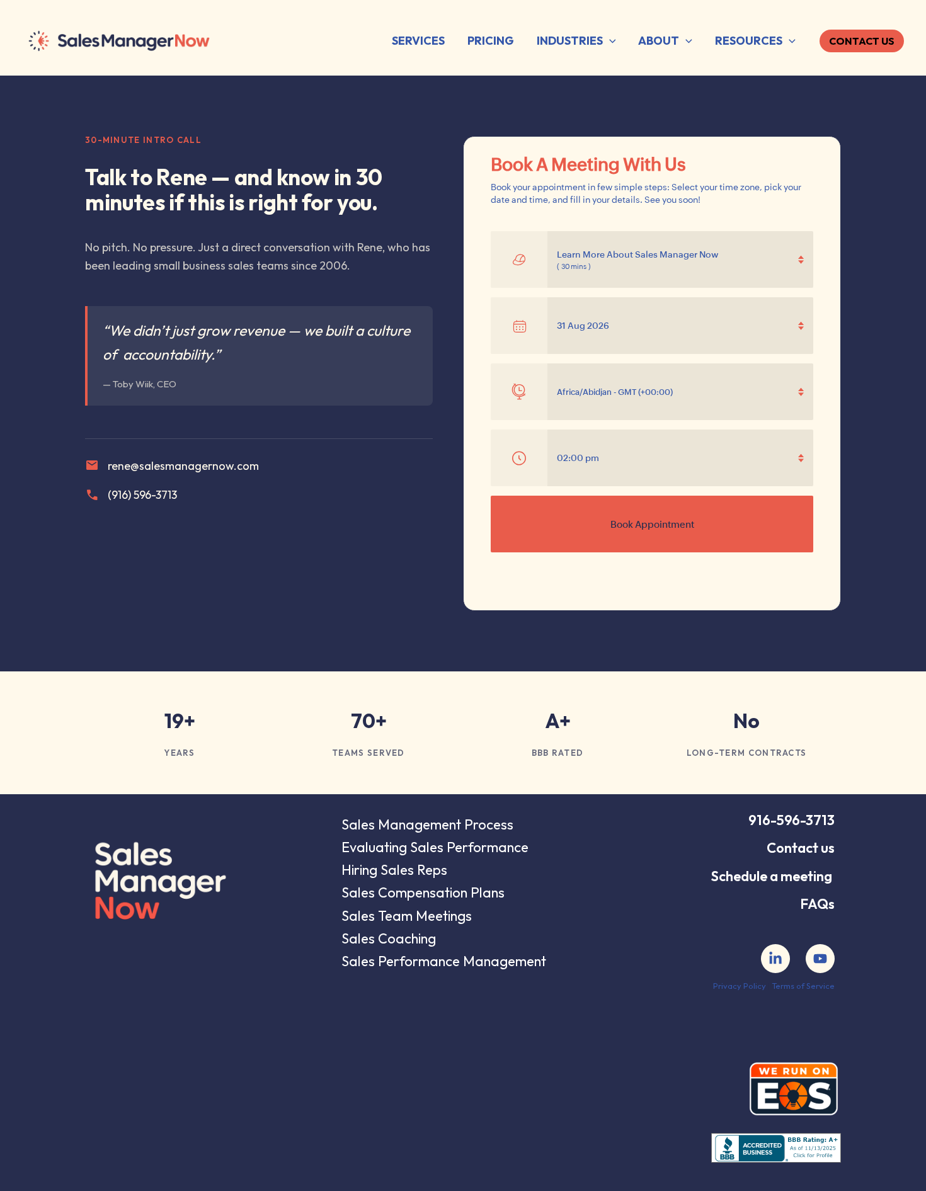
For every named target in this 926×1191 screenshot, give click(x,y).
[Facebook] (775, 958)
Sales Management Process (427, 824)
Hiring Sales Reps (394, 870)
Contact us (801, 848)
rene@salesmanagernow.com (172, 465)
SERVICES (418, 40)
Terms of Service (803, 986)
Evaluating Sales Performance (435, 847)
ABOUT (658, 40)
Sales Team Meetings (406, 916)
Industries (570, 40)
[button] (609, 41)
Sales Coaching (388, 938)
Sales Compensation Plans (423, 892)
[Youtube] (820, 958)
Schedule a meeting (771, 876)
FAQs (817, 904)
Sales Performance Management (443, 961)
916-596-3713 (791, 820)
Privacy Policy (739, 986)
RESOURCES (748, 40)
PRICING (490, 40)
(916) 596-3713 (131, 495)
